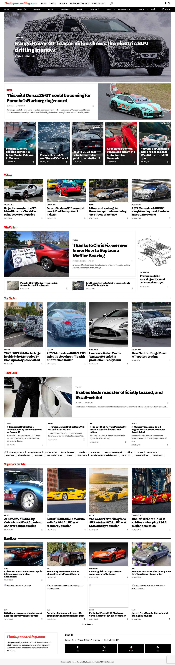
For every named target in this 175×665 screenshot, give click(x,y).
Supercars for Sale (14, 464)
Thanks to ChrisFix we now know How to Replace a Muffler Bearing (100, 250)
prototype (95, 452)
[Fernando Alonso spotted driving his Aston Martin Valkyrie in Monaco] (20, 143)
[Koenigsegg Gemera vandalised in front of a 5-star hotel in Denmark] (121, 143)
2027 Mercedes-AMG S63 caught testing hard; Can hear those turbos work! (150, 211)
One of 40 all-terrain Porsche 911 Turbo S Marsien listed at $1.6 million (108, 430)
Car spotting (51, 205)
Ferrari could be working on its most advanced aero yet (152, 279)
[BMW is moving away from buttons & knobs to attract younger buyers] (23, 596)
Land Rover (19, 37)
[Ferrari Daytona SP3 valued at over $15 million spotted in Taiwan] (66, 191)
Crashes (10, 455)
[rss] (158, 648)
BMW (109, 9)
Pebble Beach (34, 452)
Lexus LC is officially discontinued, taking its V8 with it (150, 614)
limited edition (141, 455)
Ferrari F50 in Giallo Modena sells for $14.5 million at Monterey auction (66, 522)
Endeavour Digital (92, 662)
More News (10, 538)
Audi (153, 9)
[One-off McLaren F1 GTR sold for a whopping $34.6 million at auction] (151, 490)
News (9, 90)
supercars (152, 452)
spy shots (82, 455)
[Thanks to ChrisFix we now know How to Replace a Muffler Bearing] (36, 254)
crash (140, 452)
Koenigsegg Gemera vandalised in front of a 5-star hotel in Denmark (121, 153)
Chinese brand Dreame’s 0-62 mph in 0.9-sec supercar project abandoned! (23, 574)
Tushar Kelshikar (80, 261)
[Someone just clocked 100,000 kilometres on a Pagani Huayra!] (66, 554)
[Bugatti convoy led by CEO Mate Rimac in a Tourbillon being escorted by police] (23, 191)
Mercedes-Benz (124, 9)
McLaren (37, 9)
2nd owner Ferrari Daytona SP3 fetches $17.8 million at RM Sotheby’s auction (107, 522)
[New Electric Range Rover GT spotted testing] (151, 324)
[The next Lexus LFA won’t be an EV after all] (54, 143)
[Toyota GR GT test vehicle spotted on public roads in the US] (88, 143)
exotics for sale (16, 452)
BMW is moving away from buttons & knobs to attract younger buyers (23, 614)
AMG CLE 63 (50, 349)
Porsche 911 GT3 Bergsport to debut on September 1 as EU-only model (39, 284)
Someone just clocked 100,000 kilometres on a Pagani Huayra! (63, 572)
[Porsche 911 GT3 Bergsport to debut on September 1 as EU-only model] (13, 285)
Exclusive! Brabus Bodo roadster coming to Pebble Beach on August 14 (24, 430)
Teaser (70, 455)
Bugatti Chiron (9, 205)
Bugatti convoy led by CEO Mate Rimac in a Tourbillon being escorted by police (20, 211)
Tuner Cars (10, 372)
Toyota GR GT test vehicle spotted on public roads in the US (86, 155)
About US (69, 635)
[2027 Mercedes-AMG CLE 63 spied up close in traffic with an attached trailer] (66, 324)
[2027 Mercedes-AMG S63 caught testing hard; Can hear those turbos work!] (151, 191)
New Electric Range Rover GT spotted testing (149, 354)
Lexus (133, 610)
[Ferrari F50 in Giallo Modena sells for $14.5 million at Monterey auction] (66, 490)
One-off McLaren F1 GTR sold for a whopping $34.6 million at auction (149, 522)
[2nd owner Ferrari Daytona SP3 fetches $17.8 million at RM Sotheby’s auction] (108, 490)
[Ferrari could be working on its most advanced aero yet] (154, 250)
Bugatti (50, 9)
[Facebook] (165, 3)
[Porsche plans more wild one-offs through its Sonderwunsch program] (66, 596)
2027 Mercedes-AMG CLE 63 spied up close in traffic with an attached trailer (66, 356)
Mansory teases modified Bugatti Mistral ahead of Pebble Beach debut (148, 430)
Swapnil (80, 403)
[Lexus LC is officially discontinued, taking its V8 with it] (151, 596)
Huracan (38, 455)
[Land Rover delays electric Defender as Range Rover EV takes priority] (78, 285)
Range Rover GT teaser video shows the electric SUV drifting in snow (81, 46)
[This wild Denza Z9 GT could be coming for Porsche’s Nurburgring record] (134, 101)
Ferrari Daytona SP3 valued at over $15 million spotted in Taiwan (65, 211)
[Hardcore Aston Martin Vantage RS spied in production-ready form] (108, 324)
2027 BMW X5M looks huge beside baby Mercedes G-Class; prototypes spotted (22, 356)
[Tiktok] (131, 648)
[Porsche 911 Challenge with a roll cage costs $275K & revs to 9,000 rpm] (155, 143)
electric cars (136, 349)
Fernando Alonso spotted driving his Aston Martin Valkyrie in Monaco (20, 153)
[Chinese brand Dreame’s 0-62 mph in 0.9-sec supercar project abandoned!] (23, 554)
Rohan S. (20, 56)
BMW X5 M (7, 349)
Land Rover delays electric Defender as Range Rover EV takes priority (108, 284)
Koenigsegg (65, 9)
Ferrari (6, 9)
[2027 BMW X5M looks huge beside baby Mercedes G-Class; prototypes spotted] (23, 324)
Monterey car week (113, 452)
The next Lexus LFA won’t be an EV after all (54, 156)
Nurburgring (136, 205)
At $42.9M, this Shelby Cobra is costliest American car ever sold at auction (23, 522)
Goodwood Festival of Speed (104, 455)
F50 (48, 515)
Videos (8, 175)
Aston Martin (94, 9)
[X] (169, 3)
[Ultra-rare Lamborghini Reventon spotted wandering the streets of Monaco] (108, 191)
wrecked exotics (54, 455)
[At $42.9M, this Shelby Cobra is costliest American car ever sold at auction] (23, 490)
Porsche (141, 9)
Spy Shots (9, 298)
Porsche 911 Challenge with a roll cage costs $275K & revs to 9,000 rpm (155, 153)
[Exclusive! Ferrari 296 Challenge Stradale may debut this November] (108, 596)
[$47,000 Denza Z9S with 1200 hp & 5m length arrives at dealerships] (151, 554)
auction (82, 452)
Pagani (79, 9)
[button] (111, 3)
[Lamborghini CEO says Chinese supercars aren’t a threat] (108, 554)
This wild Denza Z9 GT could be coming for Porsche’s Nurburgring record (49, 98)
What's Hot (10, 227)
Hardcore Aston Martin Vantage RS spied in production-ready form (105, 356)
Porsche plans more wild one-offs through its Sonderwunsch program (65, 614)
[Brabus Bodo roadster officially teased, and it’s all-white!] (38, 397)
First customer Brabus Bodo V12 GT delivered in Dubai (66, 428)
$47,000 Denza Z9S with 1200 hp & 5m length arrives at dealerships (151, 572)
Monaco (91, 205)
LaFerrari (126, 455)
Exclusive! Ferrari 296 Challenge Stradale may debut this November (107, 614)
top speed (157, 455)
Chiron (130, 452)
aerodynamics (144, 272)
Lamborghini (21, 9)
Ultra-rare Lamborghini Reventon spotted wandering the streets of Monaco (107, 211)
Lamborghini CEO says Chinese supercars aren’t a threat (105, 572)
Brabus (78, 387)
